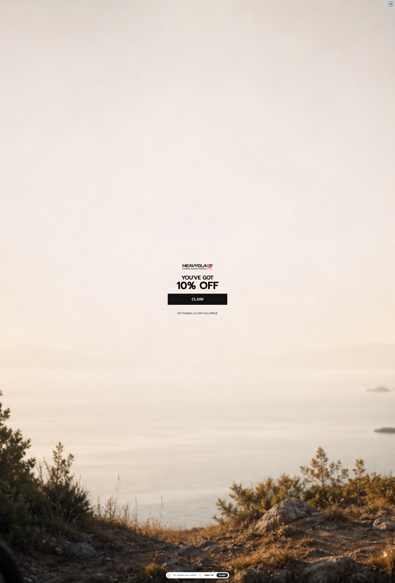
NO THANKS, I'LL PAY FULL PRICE (198, 313)
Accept (222, 575)
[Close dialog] (391, 4)
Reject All (209, 575)
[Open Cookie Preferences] (200, 575)
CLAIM (197, 299)
